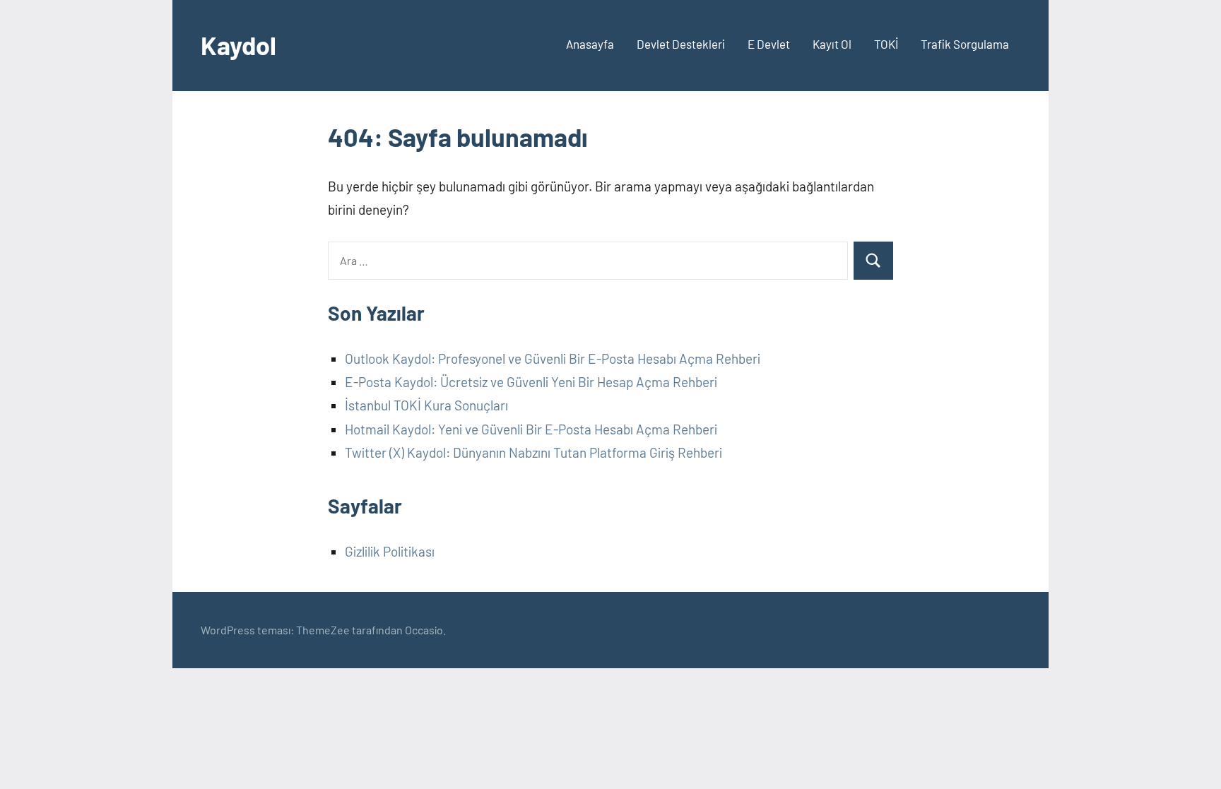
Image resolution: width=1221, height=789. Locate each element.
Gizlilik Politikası (390, 551)
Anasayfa (590, 44)
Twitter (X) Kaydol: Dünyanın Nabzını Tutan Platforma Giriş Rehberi (533, 452)
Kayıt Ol (832, 44)
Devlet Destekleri (681, 44)
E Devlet (769, 44)
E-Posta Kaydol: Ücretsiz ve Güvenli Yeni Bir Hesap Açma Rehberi (531, 382)
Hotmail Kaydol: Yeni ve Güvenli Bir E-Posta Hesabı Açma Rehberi (531, 429)
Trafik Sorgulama (965, 44)
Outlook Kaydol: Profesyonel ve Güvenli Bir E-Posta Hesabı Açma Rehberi (552, 358)
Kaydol (238, 45)
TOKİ (886, 44)
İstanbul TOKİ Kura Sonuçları (426, 405)
